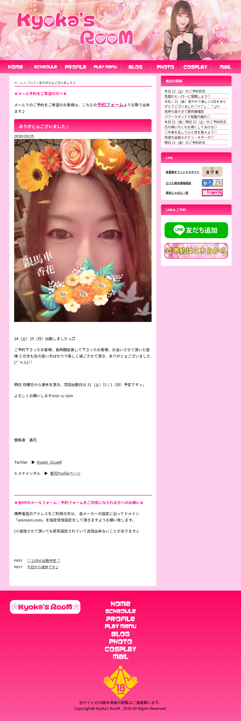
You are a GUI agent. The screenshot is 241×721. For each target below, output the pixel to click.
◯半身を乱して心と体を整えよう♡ (191, 132)
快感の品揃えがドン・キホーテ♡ (189, 137)
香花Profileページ (65, 473)
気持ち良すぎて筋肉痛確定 (184, 111)
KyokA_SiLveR (49, 462)
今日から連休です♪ (43, 566)
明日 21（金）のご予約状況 (185, 142)
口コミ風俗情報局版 (178, 183)
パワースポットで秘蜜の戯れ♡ (187, 116)
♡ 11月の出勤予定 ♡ (43, 560)
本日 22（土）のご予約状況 (185, 91)
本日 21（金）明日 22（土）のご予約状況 (195, 121)
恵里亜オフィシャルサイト (183, 172)
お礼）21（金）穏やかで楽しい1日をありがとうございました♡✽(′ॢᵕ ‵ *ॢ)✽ (195, 103)
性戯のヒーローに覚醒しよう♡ (188, 96)
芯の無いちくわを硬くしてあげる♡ (191, 127)
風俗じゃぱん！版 (177, 193)
